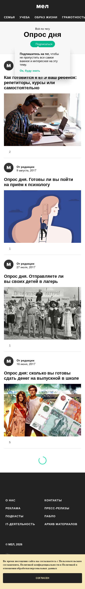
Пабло (50, 516)
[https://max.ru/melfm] (75, 484)
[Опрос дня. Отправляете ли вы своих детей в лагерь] (42, 314)
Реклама (13, 508)
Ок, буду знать (30, 70)
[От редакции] (8, 65)
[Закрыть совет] (66, 51)
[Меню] (79, 7)
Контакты (53, 500)
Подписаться (44, 44)
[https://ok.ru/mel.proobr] (64, 484)
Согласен (42, 578)
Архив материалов (60, 524)
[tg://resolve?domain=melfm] (10, 484)
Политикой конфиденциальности (40, 564)
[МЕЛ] (42, 6)
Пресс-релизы (56, 508)
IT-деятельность (20, 524)
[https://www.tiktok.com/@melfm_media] (42, 484)
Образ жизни (46, 17)
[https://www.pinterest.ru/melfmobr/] (53, 484)
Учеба (25, 17)
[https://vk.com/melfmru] (31, 484)
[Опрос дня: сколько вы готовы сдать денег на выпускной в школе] (42, 410)
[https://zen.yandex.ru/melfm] (20, 484)
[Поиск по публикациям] (6, 7)
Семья (9, 17)
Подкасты (15, 516)
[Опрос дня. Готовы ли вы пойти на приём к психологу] (42, 217)
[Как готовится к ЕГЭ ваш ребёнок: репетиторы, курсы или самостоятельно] (42, 120)
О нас (10, 500)
